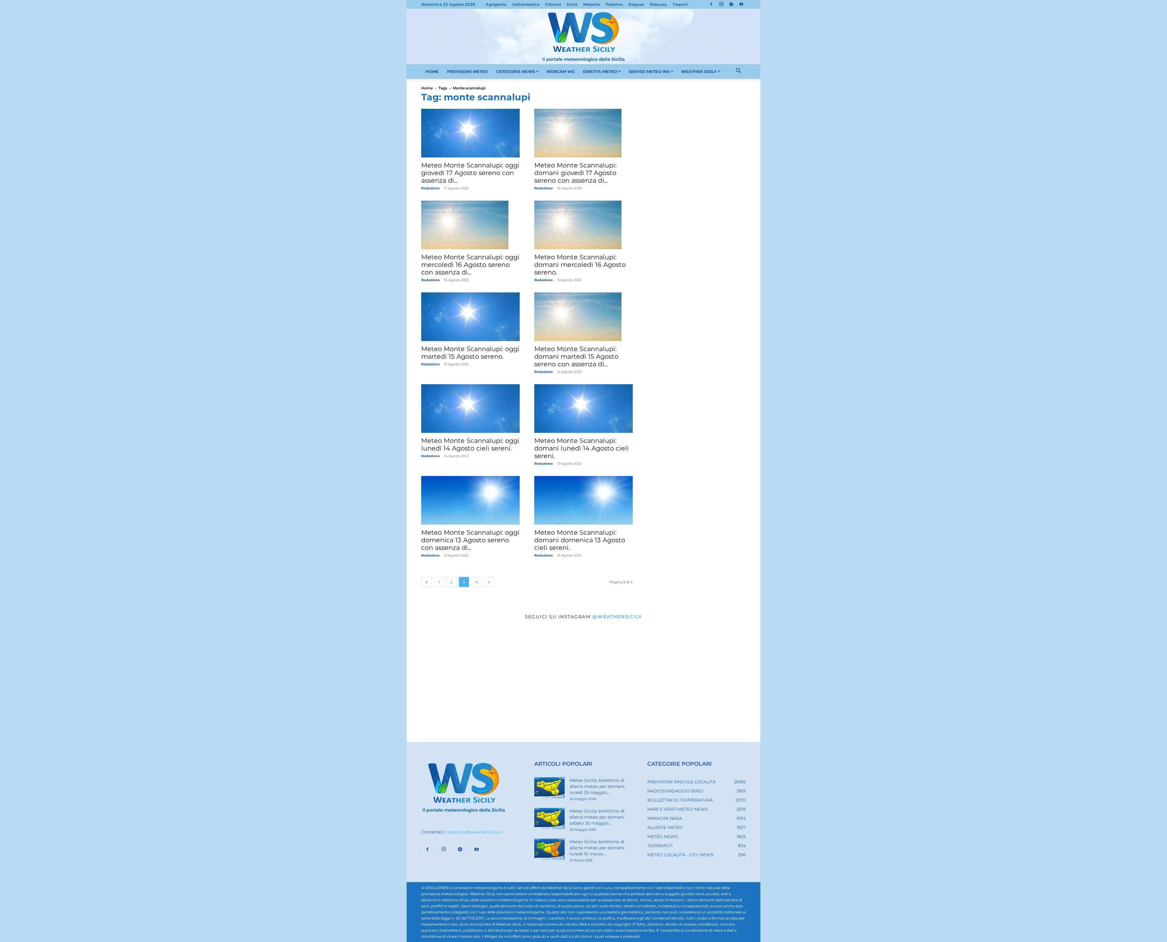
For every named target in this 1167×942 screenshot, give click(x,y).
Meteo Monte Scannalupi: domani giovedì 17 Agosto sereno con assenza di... (575, 172)
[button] (738, 71)
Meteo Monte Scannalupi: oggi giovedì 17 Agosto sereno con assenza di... (470, 172)
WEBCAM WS (560, 71)
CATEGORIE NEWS (515, 71)
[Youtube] (741, 4)
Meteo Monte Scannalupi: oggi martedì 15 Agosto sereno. (470, 352)
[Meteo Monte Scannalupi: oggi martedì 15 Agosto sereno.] (470, 316)
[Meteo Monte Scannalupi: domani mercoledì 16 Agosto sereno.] (583, 225)
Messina (591, 4)
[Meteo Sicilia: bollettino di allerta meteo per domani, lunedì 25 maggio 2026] (549, 788)
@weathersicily (617, 616)
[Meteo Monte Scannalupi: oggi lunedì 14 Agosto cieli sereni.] (470, 408)
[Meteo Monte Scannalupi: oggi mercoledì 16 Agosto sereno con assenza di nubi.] (470, 225)
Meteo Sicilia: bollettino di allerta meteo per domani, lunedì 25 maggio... (597, 786)
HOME (432, 71)
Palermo (614, 4)
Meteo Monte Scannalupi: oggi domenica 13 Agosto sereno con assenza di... (470, 540)
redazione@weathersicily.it (474, 832)
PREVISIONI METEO (467, 71)
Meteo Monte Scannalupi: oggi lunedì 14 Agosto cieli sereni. (470, 444)
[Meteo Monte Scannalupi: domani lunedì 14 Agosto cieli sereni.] (583, 408)
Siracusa (658, 4)
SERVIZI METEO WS (649, 71)
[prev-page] (426, 582)
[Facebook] (711, 4)
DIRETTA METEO (600, 71)
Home (427, 88)
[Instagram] (721, 4)
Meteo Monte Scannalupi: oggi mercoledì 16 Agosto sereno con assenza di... (470, 264)
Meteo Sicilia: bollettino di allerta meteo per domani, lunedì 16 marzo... (597, 848)
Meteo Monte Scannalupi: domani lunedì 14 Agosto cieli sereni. (581, 448)
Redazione (430, 188)
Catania (553, 4)
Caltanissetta (525, 4)
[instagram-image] (466, 683)
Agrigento (496, 4)
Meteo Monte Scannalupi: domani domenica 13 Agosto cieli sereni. (579, 540)
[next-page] (489, 582)
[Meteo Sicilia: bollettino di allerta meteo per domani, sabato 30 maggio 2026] (549, 818)
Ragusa (636, 4)
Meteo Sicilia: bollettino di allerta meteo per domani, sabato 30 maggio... (597, 817)
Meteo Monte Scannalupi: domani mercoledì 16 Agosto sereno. (580, 264)
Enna (572, 4)
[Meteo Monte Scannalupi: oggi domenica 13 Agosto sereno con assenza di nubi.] (470, 500)
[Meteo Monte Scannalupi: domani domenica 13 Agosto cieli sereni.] (583, 500)
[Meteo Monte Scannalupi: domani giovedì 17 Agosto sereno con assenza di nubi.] (583, 133)
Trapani (680, 4)
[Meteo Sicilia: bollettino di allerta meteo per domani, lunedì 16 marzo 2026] (549, 849)
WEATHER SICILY (699, 71)
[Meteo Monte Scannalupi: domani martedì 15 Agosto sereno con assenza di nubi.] (583, 316)
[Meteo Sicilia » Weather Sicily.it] (583, 36)
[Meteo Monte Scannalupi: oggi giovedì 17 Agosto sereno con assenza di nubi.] (470, 133)
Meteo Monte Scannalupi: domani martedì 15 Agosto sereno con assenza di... (576, 356)
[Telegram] (731, 4)
